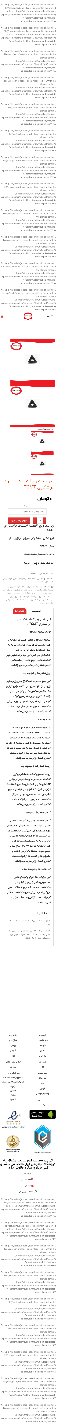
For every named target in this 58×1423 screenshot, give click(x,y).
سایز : (27, 505)
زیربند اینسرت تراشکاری (43, 599)
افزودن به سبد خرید (19, 520)
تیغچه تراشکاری (19, 586)
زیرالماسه (20, 593)
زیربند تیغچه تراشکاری (21, 599)
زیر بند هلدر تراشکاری (23, 590)
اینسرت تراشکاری (34, 586)
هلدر (41, 603)
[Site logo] (28, 316)
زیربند (10, 596)
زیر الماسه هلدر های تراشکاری (26, 578)
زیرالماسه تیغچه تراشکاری (25, 596)
